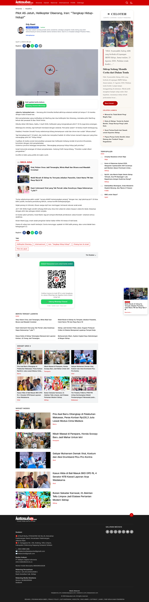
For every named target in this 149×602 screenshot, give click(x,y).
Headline (28, 9)
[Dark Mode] (131, 2)
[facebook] (24, 46)
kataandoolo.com (92, 593)
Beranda (19, 9)
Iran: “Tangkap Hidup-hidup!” (59, 244)
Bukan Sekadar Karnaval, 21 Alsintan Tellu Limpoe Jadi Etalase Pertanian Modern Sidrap (56, 395)
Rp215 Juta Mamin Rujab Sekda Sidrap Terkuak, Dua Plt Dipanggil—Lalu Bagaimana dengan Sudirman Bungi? (118, 177)
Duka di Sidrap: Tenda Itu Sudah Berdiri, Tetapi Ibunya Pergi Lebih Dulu (116, 123)
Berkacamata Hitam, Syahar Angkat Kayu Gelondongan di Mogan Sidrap (78, 337)
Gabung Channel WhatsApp (35, 106)
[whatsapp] (32, 46)
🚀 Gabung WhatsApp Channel (56, 301)
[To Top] (131, 515)
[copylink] (40, 46)
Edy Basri (30, 24)
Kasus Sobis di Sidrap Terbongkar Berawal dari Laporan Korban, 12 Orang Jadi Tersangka (35, 337)
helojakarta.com (56, 593)
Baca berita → (128, 311)
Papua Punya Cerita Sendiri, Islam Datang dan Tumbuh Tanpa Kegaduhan (116, 139)
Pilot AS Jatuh (22, 249)
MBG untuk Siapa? (111, 195)
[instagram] (123, 531)
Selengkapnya (30, 35)
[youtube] (127, 531)
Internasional (40, 244)
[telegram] (36, 46)
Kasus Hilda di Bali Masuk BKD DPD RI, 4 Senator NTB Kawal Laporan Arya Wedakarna (29, 395)
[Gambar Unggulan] (57, 95)
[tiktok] (131, 531)
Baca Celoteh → (110, 103)
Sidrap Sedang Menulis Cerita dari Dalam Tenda (116, 70)
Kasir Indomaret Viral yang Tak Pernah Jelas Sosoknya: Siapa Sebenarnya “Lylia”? (35, 329)
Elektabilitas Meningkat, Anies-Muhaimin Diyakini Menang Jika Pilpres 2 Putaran (118, 187)
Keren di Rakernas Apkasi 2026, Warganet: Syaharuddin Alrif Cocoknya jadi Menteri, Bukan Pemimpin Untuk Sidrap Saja (118, 166)
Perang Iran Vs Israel (81, 244)
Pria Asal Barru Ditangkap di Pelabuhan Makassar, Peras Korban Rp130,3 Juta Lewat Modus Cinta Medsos (29, 369)
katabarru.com (81, 593)
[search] (127, 2)
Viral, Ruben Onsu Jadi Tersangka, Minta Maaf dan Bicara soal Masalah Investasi (34, 321)
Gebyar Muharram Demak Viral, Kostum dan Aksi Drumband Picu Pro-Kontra (83, 368)
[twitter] (28, 46)
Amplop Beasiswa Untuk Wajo (115, 157)
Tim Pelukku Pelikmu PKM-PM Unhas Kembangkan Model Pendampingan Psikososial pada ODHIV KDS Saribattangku (82, 396)
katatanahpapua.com (69, 593)
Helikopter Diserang (24, 244)
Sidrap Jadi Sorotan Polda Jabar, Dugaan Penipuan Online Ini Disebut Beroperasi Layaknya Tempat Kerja (77, 329)
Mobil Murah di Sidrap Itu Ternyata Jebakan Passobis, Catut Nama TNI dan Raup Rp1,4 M (77, 321)
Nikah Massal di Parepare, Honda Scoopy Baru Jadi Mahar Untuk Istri (56, 367)
